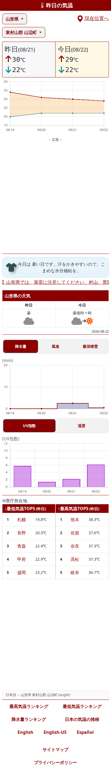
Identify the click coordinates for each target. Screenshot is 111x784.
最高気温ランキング (28, 706)
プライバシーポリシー (55, 762)
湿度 (81, 425)
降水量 (20, 346)
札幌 (21, 520)
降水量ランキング (29, 719)
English (25, 732)
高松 (75, 559)
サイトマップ (55, 749)
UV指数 (29, 425)
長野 (21, 533)
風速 (55, 346)
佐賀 (75, 533)
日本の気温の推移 (82, 719)
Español (85, 732)
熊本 (75, 520)
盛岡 (21, 572)
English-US (55, 732)
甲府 (21, 559)
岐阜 (75, 572)
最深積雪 (90, 346)
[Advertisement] (55, 198)
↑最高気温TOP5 (73, 509)
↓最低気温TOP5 (20, 509)
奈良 (75, 546)
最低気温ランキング (82, 706)
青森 (21, 546)
